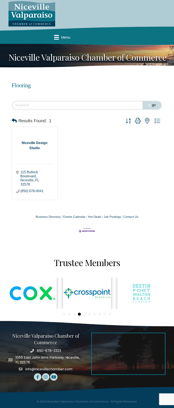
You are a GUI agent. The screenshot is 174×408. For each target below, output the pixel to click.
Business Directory (48, 216)
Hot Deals (94, 216)
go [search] (154, 105)
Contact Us (130, 216)
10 (109, 314)
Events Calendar (74, 216)
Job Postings (112, 216)
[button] (14, 121)
